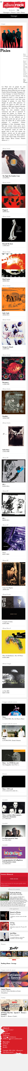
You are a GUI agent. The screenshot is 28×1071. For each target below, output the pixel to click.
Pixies (4, 552)
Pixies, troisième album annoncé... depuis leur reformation (12, 816)
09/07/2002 (5, 554)
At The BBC (5, 691)
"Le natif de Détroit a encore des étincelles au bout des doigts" (17, 938)
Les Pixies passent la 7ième (10, 838)
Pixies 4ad (24, 80)
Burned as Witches (15, 912)
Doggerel (5, 210)
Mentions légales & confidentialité (12, 1039)
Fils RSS (5, 1047)
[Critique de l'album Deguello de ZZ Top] (4, 930)
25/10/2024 (5, 178)
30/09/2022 (5, 212)
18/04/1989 (5, 418)
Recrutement (6, 1033)
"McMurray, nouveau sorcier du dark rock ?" (18, 917)
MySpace (25, 82)
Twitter (5, 1045)
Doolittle (5, 416)
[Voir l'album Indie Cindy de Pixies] (13, 311)
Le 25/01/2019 (6, 840)
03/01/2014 (5, 486)
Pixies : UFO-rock (7, 789)
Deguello (12, 925)
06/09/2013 (5, 520)
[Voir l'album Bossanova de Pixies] (13, 380)
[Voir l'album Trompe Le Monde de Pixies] (13, 344)
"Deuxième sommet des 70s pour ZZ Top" (18, 927)
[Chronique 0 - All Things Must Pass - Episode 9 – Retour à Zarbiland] (14, 1007)
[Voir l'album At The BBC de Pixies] (13, 688)
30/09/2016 (5, 281)
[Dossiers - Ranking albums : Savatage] (14, 961)
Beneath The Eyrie (7, 244)
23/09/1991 (5, 349)
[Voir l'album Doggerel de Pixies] (13, 207)
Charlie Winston (5, 989)
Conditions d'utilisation (9, 1037)
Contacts (5, 1032)
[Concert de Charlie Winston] (14, 987)
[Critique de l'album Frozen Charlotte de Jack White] (4, 941)
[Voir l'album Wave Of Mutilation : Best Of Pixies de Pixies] (13, 653)
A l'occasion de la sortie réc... (10, 791)
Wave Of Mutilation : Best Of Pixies (12, 656)
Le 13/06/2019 (6, 819)
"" (13, 902)
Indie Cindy (5, 313)
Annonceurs (6, 1035)
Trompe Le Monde (7, 347)
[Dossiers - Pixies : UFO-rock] (13, 776)
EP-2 (3, 484)
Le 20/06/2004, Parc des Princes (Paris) (13, 719)
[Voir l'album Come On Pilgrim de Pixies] (13, 585)
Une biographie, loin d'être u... (11, 765)
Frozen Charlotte (14, 935)
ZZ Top (12, 923)
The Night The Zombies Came (11, 176)
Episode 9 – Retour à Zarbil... (9, 1016)
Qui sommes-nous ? (8, 1030)
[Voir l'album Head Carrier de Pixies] (13, 277)
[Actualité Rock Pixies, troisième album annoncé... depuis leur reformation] (13, 813)
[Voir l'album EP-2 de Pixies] (13, 482)
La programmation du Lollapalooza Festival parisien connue (12, 861)
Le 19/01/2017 (6, 864)
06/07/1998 (5, 693)
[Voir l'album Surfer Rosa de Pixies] (13, 447)
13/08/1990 (5, 384)
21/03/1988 (5, 451)
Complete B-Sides (7, 622)
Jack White (13, 933)
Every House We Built (16, 894)
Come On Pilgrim (7, 588)
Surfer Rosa (5, 450)
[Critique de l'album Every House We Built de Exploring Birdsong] (4, 900)
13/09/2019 (5, 246)
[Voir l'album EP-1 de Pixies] (13, 516)
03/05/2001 (5, 623)
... (1, 965)
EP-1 (3, 518)
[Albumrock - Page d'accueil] (14, 8)
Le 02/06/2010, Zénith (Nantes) (11, 740)
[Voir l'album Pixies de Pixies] (13, 550)
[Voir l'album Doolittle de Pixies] (13, 414)
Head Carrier (6, 279)
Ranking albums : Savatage (8, 963)
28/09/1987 (5, 590)
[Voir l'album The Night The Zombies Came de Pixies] (13, 173)
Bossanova (5, 382)
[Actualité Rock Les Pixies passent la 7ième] (13, 836)
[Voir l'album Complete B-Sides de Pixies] (13, 619)
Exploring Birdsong (15, 893)
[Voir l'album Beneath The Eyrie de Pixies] (13, 241)
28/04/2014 (5, 315)
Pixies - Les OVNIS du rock (10, 763)
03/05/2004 (5, 657)
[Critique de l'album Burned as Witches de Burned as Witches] (4, 920)
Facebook (5, 1044)
